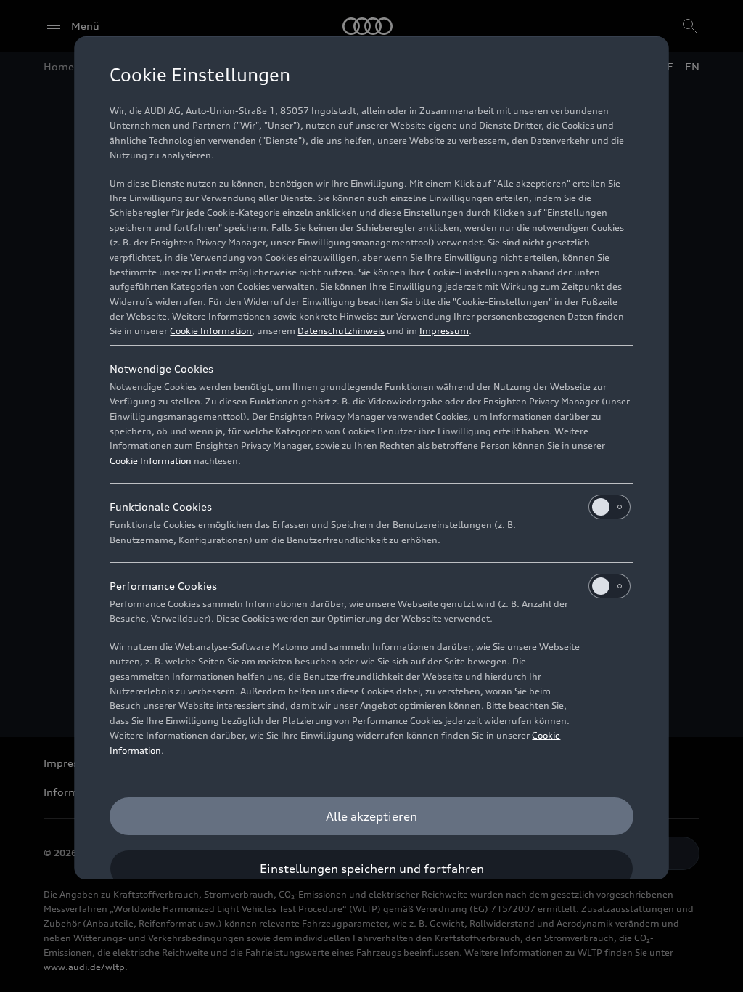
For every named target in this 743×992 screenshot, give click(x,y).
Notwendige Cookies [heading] (161, 368)
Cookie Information (211, 330)
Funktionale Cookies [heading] (161, 506)
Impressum (444, 330)
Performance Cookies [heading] (163, 586)
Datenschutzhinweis (341, 330)
